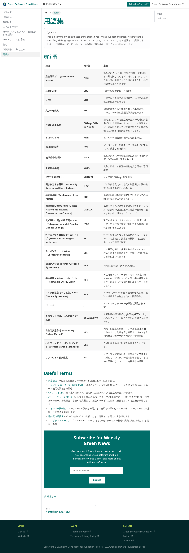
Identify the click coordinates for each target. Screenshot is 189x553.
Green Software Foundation (166, 4)
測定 (5, 44)
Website (22, 536)
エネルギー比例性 (57, 408)
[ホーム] (46, 13)
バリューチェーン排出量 (60, 396)
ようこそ (7, 11)
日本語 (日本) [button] (52, 4)
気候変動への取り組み (14, 49)
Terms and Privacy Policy (83, 536)
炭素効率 (7, 21)
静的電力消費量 (56, 416)
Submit (97, 480)
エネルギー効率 (10, 26)
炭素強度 (52, 380)
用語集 (6, 54)
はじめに (7, 16)
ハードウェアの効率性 (14, 39)
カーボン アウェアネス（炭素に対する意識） (20, 33)
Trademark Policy (79, 531)
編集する (51, 496)
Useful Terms (162, 18)
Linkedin (127, 540)
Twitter (126, 536)
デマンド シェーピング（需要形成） (66, 384)
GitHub (21, 531)
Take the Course (137, 4)
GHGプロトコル (56, 392)
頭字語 (159, 14)
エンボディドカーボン (59, 420)
